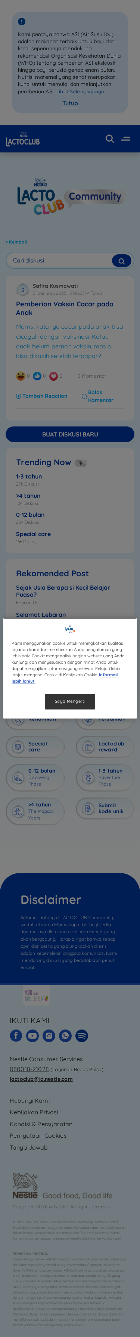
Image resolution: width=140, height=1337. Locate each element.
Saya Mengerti (70, 701)
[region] (69, 668)
